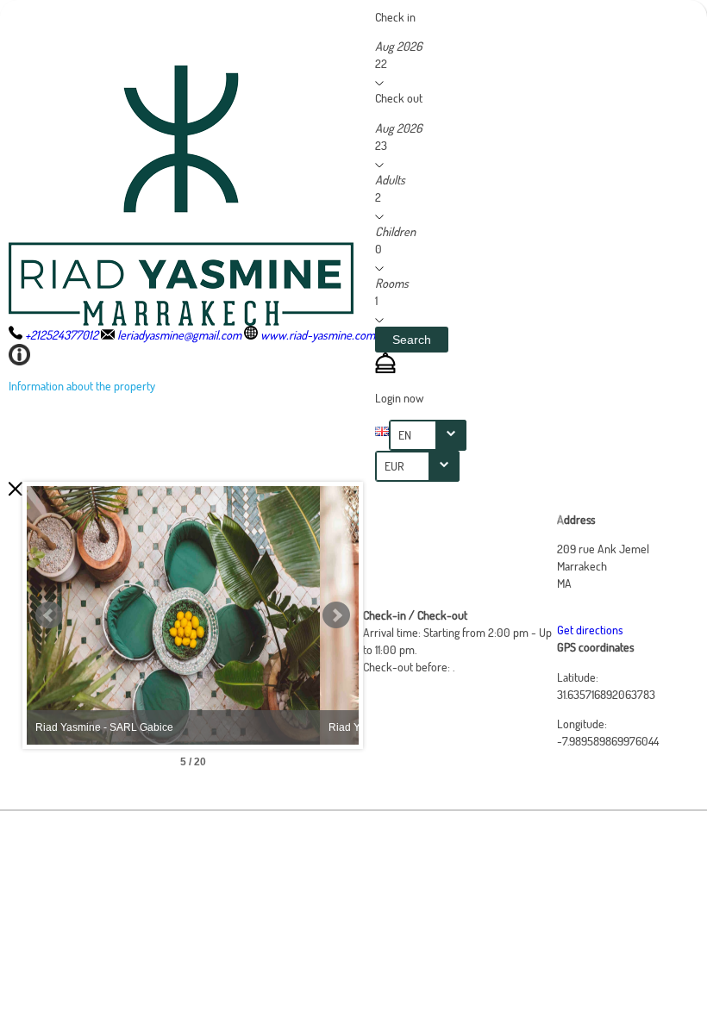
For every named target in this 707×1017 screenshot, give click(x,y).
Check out (398, 98)
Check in (395, 17)
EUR (394, 466)
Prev (49, 615)
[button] (411, 340)
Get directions (590, 629)
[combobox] (427, 435)
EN (404, 435)
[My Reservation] (385, 368)
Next (336, 615)
